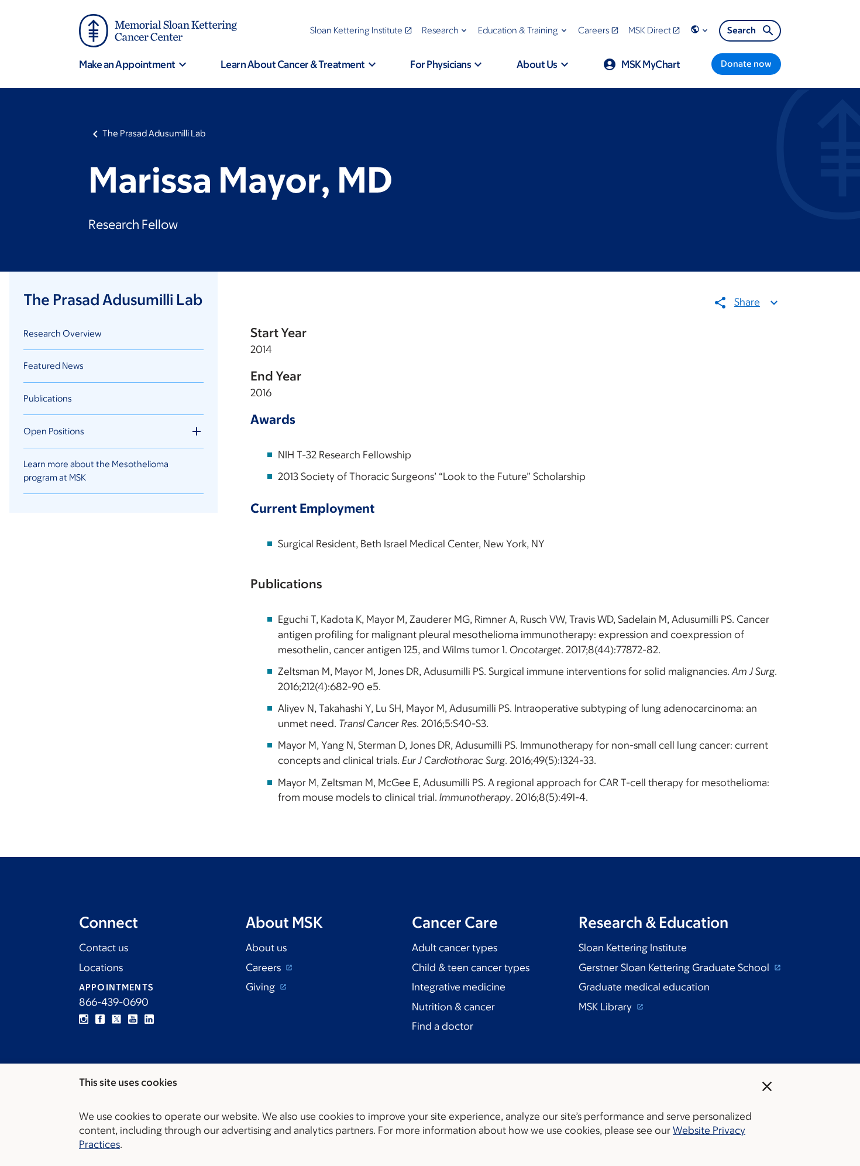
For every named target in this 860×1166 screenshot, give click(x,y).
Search (741, 30)
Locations (101, 967)
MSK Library (606, 1007)
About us (266, 948)
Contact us (103, 948)
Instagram (83, 1019)
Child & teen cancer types (470, 967)
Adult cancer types (454, 948)
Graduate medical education (644, 987)
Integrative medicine (458, 987)
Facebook (100, 1019)
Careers (264, 967)
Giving (261, 987)
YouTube (132, 1019)
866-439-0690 (114, 1002)
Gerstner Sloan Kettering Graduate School (675, 967)
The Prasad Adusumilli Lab (153, 133)
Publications (47, 398)
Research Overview (62, 333)
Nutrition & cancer (453, 1007)
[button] (445, 30)
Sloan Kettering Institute (633, 948)
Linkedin (149, 1019)
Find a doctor (442, 1026)
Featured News (53, 366)
